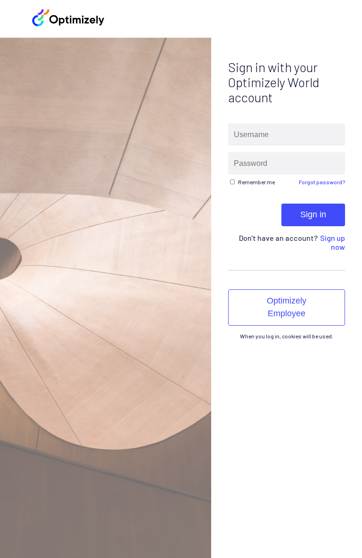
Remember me (256, 182)
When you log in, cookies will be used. (286, 336)
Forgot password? (322, 182)
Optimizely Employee (286, 307)
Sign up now (332, 242)
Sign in (313, 214)
